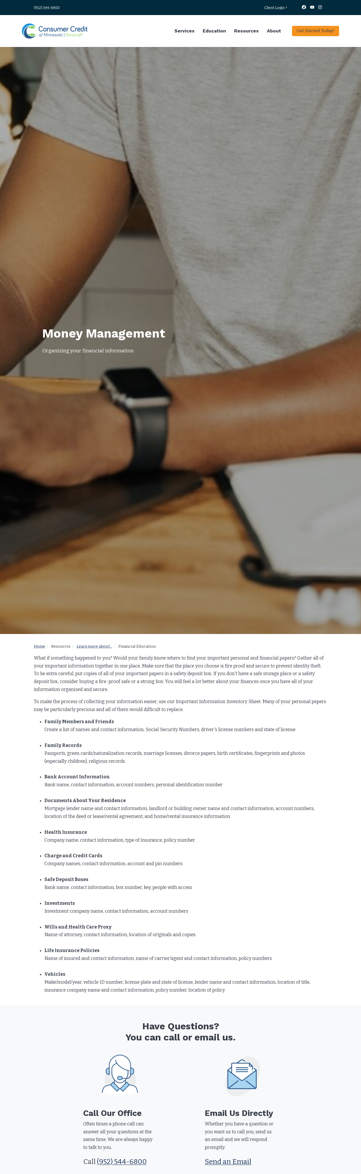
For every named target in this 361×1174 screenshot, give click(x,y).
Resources (246, 31)
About (274, 31)
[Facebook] (304, 7)
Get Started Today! (315, 31)
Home (39, 646)
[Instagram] (320, 7)
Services (184, 31)
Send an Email (228, 1161)
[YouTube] (312, 7)
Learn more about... (94, 646)
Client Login (274, 8)
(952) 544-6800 (47, 7)
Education (214, 31)
